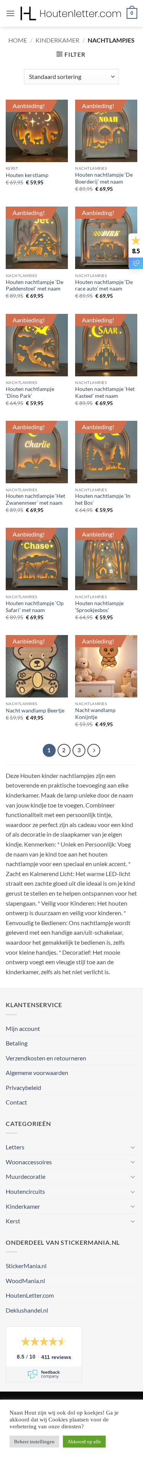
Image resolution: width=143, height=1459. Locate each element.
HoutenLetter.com (30, 1295)
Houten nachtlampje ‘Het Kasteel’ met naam (105, 392)
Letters (15, 1146)
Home (17, 40)
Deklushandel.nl (27, 1310)
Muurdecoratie (25, 1176)
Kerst (13, 1220)
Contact (16, 1102)
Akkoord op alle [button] (84, 1441)
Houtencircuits (25, 1191)
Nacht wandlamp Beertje (35, 710)
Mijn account (23, 1028)
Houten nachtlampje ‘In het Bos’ (102, 499)
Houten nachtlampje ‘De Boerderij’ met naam (104, 178)
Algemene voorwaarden (37, 1072)
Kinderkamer (57, 40)
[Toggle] (132, 1147)
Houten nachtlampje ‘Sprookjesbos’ (99, 606)
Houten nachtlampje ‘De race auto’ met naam (104, 285)
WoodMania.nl (25, 1280)
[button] (10, 13)
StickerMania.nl (26, 1265)
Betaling (16, 1043)
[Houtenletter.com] (71, 13)
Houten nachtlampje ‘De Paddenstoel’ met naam (34, 285)
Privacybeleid (23, 1087)
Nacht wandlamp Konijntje (95, 713)
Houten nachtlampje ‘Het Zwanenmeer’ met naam (35, 499)
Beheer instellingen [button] (34, 1441)
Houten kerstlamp (27, 175)
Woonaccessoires (29, 1161)
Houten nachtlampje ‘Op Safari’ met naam (35, 606)
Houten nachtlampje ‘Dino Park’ (30, 392)
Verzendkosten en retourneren (46, 1058)
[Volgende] (93, 750)
